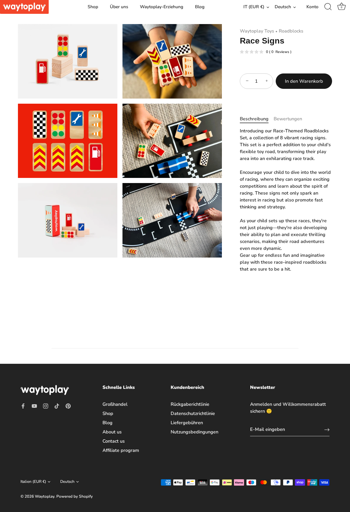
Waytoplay (44, 496)
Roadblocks (291, 31)
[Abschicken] (327, 429)
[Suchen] (328, 7)
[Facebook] (23, 406)
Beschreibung (254, 119)
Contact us (113, 441)
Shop (93, 7)
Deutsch (283, 6)
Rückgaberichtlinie (190, 404)
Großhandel (115, 404)
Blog (199, 7)
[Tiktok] (56, 406)
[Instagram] (45, 406)
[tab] (257, 118)
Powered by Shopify (74, 496)
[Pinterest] (68, 406)
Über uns (119, 7)
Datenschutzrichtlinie (193, 413)
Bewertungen (288, 119)
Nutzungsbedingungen (194, 432)
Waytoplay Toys (257, 31)
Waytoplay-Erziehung (161, 7)
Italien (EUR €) (33, 481)
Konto (312, 7)
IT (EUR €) (253, 6)
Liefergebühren (187, 423)
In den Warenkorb (304, 81)
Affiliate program (120, 450)
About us (112, 432)
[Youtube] (34, 406)
